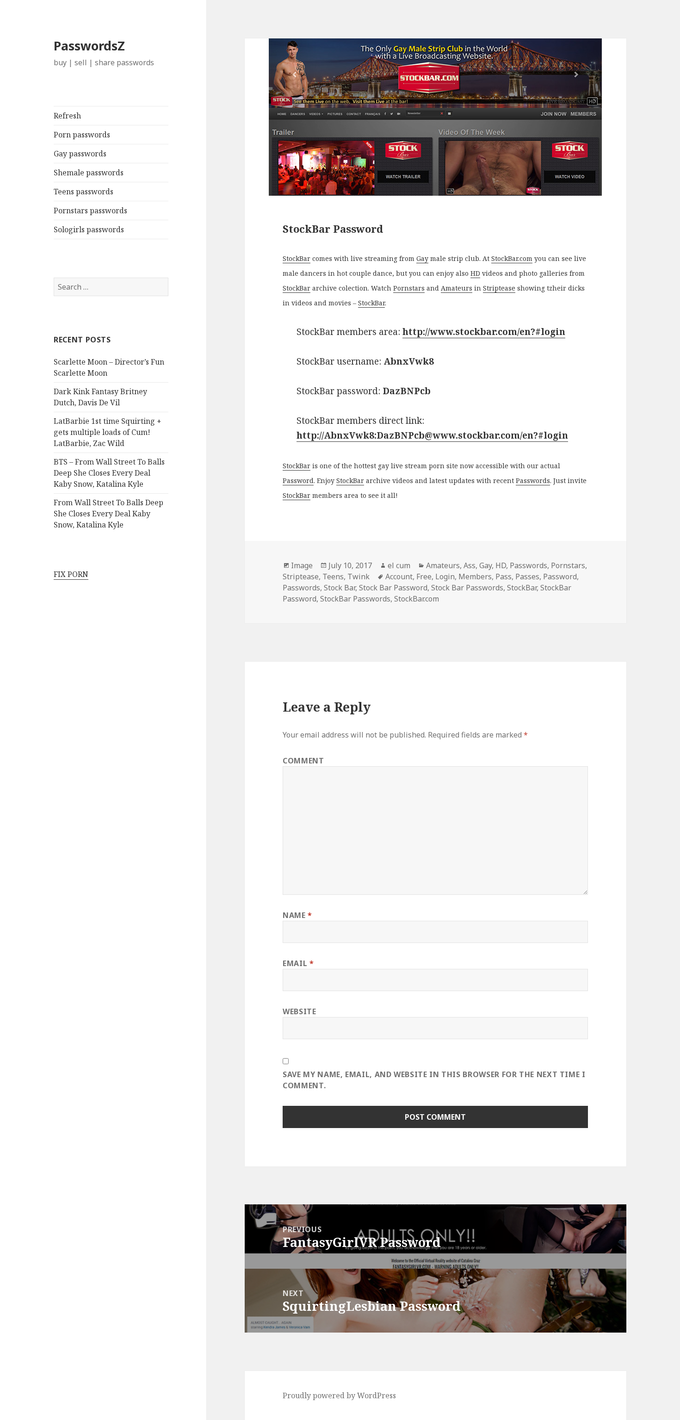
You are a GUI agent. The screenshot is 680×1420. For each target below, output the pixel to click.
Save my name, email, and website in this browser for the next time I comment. (434, 1080)
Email (298, 963)
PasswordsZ (89, 45)
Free (424, 576)
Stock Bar (339, 588)
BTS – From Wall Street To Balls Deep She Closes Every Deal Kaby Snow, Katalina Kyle (109, 473)
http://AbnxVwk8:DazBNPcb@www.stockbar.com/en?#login (432, 435)
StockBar (296, 258)
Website (299, 1011)
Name (297, 915)
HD (475, 273)
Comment (303, 761)
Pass (503, 576)
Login (445, 576)
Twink (358, 576)
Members (475, 576)
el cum (399, 565)
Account (399, 576)
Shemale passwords (89, 172)
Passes (527, 576)
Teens (333, 576)
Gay (422, 258)
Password (298, 480)
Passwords (533, 480)
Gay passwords (80, 154)
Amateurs (456, 288)
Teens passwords (83, 191)
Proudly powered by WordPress (339, 1395)
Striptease (499, 288)
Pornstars (409, 288)
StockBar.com (511, 258)
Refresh (67, 116)
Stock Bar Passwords (467, 588)
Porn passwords (82, 135)
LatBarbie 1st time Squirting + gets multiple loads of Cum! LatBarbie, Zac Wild (107, 432)
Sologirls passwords (89, 229)
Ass (470, 565)
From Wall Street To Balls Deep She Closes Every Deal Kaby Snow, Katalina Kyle (108, 513)
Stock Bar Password (393, 588)
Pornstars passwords (90, 210)
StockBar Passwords (355, 599)
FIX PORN (71, 574)
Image (302, 565)
